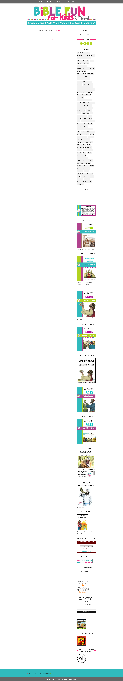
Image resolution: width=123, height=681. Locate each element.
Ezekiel (90, 92)
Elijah (90, 86)
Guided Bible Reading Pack (84, 105)
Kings (78, 123)
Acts (87, 52)
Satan (84, 155)
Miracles (86, 134)
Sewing (90, 160)
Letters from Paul (82, 126)
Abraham (82, 52)
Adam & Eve (80, 55)
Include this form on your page (86, 551)
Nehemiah (90, 136)
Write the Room (81, 181)
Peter (88, 144)
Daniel (89, 81)
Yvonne (90, 181)
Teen (78, 176)
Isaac (78, 110)
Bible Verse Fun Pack (83, 63)
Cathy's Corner (81, 73)
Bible (91, 60)
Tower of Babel (85, 176)
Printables (61, 1)
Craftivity (80, 79)
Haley (78, 108)
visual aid (80, 179)
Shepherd (87, 163)
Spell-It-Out (86, 168)
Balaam (88, 58)
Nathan (85, 136)
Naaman (79, 136)
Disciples (79, 86)
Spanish (79, 168)
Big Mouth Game (81, 65)
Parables (79, 144)
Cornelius (87, 76)
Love (91, 129)
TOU (82, 1)
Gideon (85, 102)
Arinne (93, 55)
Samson (89, 152)
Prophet (79, 150)
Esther (93, 89)
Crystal (79, 81)
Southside (91, 165)
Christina (79, 76)
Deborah (90, 84)
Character (90, 73)
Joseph (79, 118)
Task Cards (80, 173)
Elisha (79, 89)
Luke (78, 131)
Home (41, 1)
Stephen (86, 171)
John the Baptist (82, 115)
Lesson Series (49, 1)
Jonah (89, 115)
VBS (68, 1)
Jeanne (79, 113)
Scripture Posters (82, 157)
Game (90, 100)
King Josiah (84, 121)
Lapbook (83, 123)
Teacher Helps (89, 173)
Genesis (79, 102)
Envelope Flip (86, 89)
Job (88, 113)
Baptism (79, 60)
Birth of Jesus (81, 68)
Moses (92, 134)
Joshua (84, 118)
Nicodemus (80, 142)
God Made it (91, 102)
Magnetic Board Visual (87, 131)
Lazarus (90, 123)
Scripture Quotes (82, 160)
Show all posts (57, 30)
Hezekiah (84, 108)
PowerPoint (80, 147)
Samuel (79, 155)
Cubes (84, 81)
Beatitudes (86, 60)
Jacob (83, 110)
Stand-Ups (80, 171)
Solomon (79, 165)
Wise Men (86, 179)
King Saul (91, 121)
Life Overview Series (83, 129)
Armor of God (81, 58)
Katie (78, 121)
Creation (86, 79)
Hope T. (90, 108)
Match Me (79, 134)
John (91, 113)
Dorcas (85, 86)
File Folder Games (86, 94)
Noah (91, 142)
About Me (75, 1)
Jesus (83, 113)
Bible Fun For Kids (55, 679)
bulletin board (81, 71)
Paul (84, 144)
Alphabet (87, 55)
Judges (90, 118)
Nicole (86, 142)
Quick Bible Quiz (87, 150)
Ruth (84, 152)
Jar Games (89, 110)
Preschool (88, 147)
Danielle (79, 84)
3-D (78, 52)
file (78, 94)
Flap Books (80, 97)
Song (85, 165)
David (84, 84)
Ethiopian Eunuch (82, 92)
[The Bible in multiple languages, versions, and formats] (86, 550)
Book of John (90, 68)
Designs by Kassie (72, 679)
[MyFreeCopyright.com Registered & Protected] (38, 673)
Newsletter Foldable (83, 139)
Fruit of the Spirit (82, 100)
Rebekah (79, 152)
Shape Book (80, 163)
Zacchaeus (80, 184)
